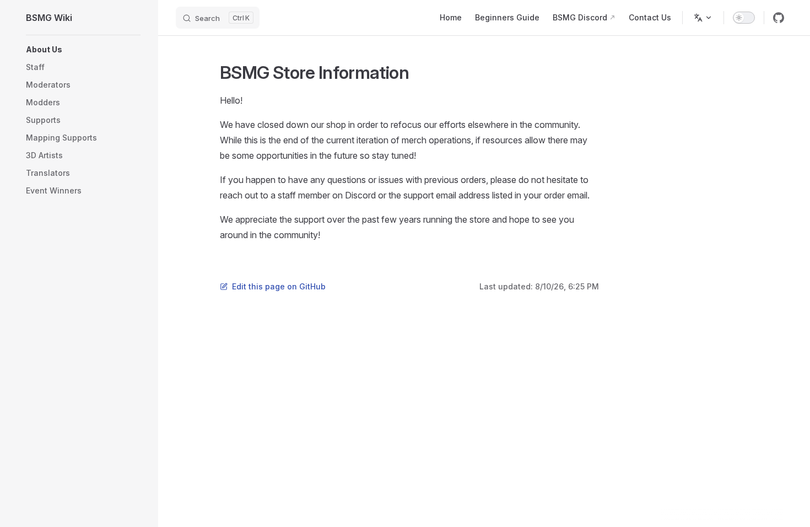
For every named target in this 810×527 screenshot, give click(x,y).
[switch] (744, 18)
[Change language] (703, 17)
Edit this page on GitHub (279, 286)
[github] (779, 18)
